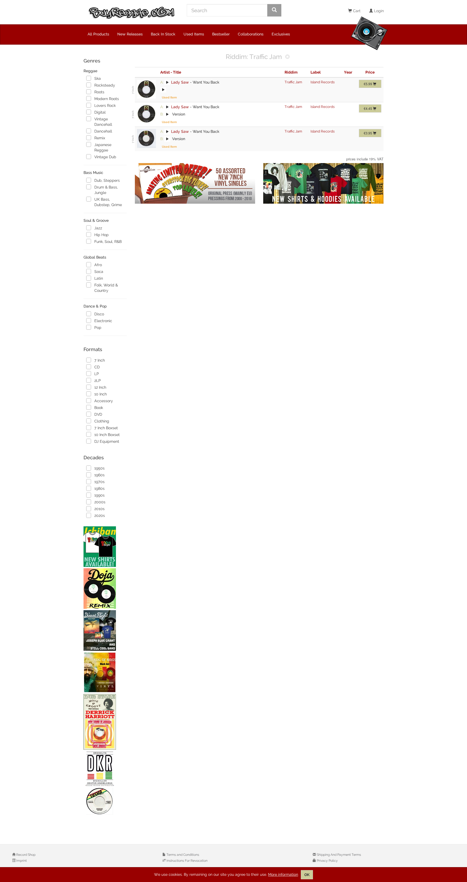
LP (96, 374)
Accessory (103, 401)
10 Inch (100, 394)
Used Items (194, 34)
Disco (99, 314)
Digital (100, 112)
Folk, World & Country (106, 288)
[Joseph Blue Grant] (105, 630)
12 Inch (100, 387)
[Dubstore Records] (105, 722)
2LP (97, 380)
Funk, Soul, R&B (108, 241)
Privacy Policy (327, 861)
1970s (99, 482)
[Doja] (105, 588)
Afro (98, 265)
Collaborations (250, 34)
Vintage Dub (105, 157)
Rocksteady (104, 85)
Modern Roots (106, 99)
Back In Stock (163, 34)
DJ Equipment (106, 441)
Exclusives (281, 34)
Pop (97, 327)
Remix (99, 138)
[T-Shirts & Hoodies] (323, 183)
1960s (99, 475)
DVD (98, 414)
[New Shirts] (105, 546)
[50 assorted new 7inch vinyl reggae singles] (195, 183)
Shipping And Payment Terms (338, 855)
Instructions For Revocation (187, 861)
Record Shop (25, 855)
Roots (99, 92)
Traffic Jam (293, 82)
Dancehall (103, 131)
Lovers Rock (105, 105)
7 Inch (99, 360)
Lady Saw (180, 82)
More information (283, 874)
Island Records (323, 82)
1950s (99, 468)
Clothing (101, 421)
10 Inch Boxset (107, 434)
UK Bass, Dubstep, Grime (108, 202)
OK (306, 875)
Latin (98, 278)
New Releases (130, 34)
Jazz (98, 228)
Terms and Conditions (182, 855)
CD (97, 367)
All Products (98, 34)
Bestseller (221, 34)
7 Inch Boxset (106, 428)
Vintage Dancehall (103, 122)
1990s (99, 495)
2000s (99, 502)
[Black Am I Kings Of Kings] (105, 672)
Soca (98, 271)
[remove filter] (287, 57)
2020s (99, 515)
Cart (356, 11)
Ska (97, 78)
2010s (99, 509)
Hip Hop (101, 235)
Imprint (21, 861)
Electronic (103, 321)
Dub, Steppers (107, 180)
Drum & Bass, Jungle (106, 190)
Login (378, 11)
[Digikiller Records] (105, 783)
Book (98, 407)
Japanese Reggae (102, 147)
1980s (99, 488)
